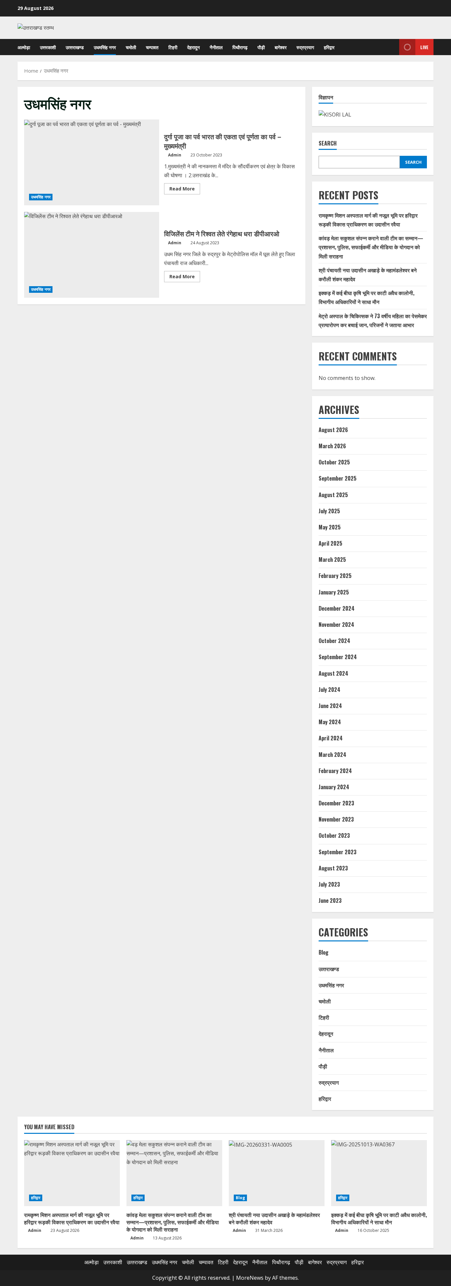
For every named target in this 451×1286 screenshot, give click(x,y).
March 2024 (332, 755)
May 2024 (330, 722)
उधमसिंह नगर (105, 47)
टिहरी (172, 47)
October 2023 (334, 835)
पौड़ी (261, 47)
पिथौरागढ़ (240, 47)
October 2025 (334, 462)
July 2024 (329, 690)
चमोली (131, 47)
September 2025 (338, 478)
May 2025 (330, 527)
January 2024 (334, 787)
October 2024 (334, 641)
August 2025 (333, 495)
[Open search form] (392, 47)
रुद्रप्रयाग (305, 47)
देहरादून (193, 47)
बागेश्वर (281, 47)
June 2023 (330, 900)
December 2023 (336, 803)
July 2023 (329, 884)
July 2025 (329, 511)
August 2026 (333, 430)
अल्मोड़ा (23, 47)
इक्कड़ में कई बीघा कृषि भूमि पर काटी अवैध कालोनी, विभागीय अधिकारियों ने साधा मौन (379, 1218)
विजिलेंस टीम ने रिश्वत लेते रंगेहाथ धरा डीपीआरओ (91, 255)
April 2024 (331, 738)
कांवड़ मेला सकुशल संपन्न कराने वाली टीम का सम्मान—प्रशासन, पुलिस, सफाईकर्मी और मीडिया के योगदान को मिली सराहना (371, 247)
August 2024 (333, 673)
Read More (184, 189)
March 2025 (332, 559)
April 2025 (330, 543)
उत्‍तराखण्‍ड (75, 47)
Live (424, 47)
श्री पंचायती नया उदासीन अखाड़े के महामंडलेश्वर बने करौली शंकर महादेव (274, 1218)
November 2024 (336, 624)
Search (328, 143)
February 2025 (335, 576)
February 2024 (335, 771)
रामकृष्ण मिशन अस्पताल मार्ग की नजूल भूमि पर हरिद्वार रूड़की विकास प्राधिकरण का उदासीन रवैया (72, 1218)
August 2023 (333, 868)
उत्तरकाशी (48, 47)
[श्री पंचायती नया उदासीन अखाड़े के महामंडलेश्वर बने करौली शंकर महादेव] (277, 1173)
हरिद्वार (329, 47)
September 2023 (338, 852)
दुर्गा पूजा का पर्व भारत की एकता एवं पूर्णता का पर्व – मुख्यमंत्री (91, 162)
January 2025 (334, 592)
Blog (324, 952)
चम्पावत (152, 47)
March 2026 (332, 446)
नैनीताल (216, 47)
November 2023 (336, 819)
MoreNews (249, 1277)
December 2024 (337, 608)
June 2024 (330, 706)
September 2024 (338, 657)
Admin (174, 155)
